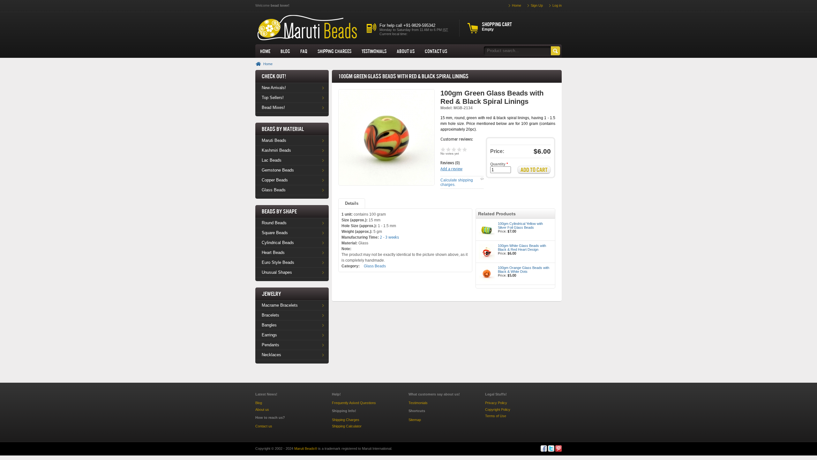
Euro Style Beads (278, 262)
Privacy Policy (496, 403)
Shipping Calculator (347, 426)
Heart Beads (273, 252)
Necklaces (271, 354)
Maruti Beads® (305, 448)
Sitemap (414, 420)
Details (351, 203)
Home (265, 51)
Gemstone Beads (278, 170)
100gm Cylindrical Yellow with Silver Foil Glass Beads (520, 225)
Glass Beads (274, 190)
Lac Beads (271, 160)
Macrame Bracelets (280, 305)
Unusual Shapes (277, 272)
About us (406, 51)
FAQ (303, 51)
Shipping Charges (334, 51)
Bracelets (270, 315)
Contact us (263, 426)
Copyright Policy (497, 409)
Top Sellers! (273, 97)
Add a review (451, 169)
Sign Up (537, 5)
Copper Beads (275, 180)
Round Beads (274, 222)
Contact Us (436, 51)
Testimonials (374, 51)
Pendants (270, 344)
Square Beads (275, 232)
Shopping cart (497, 24)
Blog (285, 51)
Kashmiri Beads (276, 150)
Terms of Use (495, 416)
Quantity (499, 164)
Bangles (269, 325)
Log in (557, 5)
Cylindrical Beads (278, 242)
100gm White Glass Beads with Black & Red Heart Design (522, 247)
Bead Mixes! (273, 107)
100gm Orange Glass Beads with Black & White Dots (523, 269)
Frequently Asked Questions (354, 403)
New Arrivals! (274, 87)
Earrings (269, 335)
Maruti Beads (274, 140)
